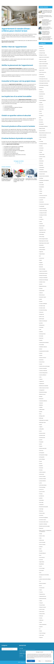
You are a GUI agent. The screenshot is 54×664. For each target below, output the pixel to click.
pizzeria (40, 463)
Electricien (41, 264)
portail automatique (42, 485)
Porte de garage (42, 487)
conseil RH (41, 199)
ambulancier (41, 74)
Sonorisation (41, 570)
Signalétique (41, 563)
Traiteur (40, 600)
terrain (40, 585)
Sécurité (40, 551)
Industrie (40, 340)
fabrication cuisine (42, 297)
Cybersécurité (41, 225)
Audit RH (40, 102)
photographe (41, 452)
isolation (40, 355)
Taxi (40, 581)
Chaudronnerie (42, 173)
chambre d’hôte (42, 156)
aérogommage (42, 52)
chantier (40, 158)
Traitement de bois (42, 596)
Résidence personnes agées (44, 526)
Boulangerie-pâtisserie (43, 126)
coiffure (40, 193)
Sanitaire (41, 546)
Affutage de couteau (43, 55)
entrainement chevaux (43, 273)
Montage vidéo (42, 415)
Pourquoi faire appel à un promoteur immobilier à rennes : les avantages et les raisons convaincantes (47, 38)
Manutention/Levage (43, 392)
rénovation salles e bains (43, 521)
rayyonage (41, 508)
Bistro (40, 117)
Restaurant (41, 528)
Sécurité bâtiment (42, 553)
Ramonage (41, 502)
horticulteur (41, 327)
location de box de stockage (44, 366)
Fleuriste (40, 301)
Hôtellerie (41, 331)
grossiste (41, 323)
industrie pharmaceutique (44, 342)
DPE (40, 256)
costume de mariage (43, 210)
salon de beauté (42, 542)
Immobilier (41, 336)
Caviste (40, 152)
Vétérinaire (41, 620)
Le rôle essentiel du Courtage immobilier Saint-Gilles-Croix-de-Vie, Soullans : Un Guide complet (7, 180)
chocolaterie (41, 184)
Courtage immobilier (43, 214)
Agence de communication (44, 57)
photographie (41, 457)
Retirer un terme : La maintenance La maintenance (45, 531)
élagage (40, 262)
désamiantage (42, 247)
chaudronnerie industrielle (44, 176)
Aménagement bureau (43, 78)
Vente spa (41, 615)
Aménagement (42, 76)
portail (40, 482)
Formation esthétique (43, 303)
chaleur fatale (41, 154)
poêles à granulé (42, 472)
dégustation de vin (42, 230)
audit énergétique (42, 100)
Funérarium (41, 312)
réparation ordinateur (43, 524)
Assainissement (42, 93)
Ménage (40, 396)
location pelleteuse (42, 374)
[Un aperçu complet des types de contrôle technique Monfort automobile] (40, 27)
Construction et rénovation (44, 204)
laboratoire (41, 359)
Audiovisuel (41, 98)
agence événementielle (43, 63)
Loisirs (40, 377)
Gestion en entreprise (43, 320)
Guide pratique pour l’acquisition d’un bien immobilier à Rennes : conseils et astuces (46, 33)
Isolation (40, 353)
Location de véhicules (43, 370)
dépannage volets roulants (44, 243)
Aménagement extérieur (43, 83)
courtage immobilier (43, 212)
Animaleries (41, 87)
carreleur (41, 145)
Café (40, 139)
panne (40, 431)
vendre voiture (42, 609)
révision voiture (42, 535)
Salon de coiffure (42, 544)
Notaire (40, 424)
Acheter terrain (42, 50)
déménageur (41, 234)
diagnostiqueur (42, 253)
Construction (41, 202)
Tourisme (41, 592)
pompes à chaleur (42, 478)
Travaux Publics (42, 605)
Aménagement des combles (44, 80)
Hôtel (40, 329)
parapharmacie (42, 435)
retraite (40, 533)
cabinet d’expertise (42, 137)
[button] (51, 652)
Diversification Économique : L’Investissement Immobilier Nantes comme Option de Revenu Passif (31, 180)
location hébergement (43, 372)
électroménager (42, 269)
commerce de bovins (43, 195)
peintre (40, 444)
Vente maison (41, 611)
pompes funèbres (42, 480)
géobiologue (41, 318)
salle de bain (41, 540)
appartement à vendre (24, 99)
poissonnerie (41, 474)
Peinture (40, 446)
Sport (40, 572)
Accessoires (41, 48)
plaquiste (41, 465)
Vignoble (41, 626)
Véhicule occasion (42, 607)
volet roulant (41, 635)
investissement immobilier (44, 351)
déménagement (42, 232)
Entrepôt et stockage (43, 275)
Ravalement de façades (43, 506)
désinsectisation (42, 249)
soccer (40, 566)
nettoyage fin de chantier (43, 420)
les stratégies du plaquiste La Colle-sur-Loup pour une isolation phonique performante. (45, 16)
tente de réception (42, 583)
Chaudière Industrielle (43, 171)
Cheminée (41, 182)
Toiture (40, 589)
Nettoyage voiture (42, 422)
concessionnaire (42, 197)
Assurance (41, 96)
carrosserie (41, 147)
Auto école (41, 104)
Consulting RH (41, 206)
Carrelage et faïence (43, 143)
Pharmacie (41, 450)
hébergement (41, 325)
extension (41, 292)
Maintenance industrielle (43, 385)
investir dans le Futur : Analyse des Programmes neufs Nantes (19, 179)
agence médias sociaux (43, 68)
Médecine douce (42, 394)
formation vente (42, 307)
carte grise (41, 150)
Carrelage (41, 141)
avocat (40, 113)
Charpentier (41, 169)
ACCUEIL (21, 648)
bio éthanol (41, 115)
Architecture (41, 91)
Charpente (41, 165)
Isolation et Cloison (42, 357)
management (41, 390)
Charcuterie (41, 160)
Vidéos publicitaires (42, 624)
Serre (40, 555)
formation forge (42, 305)
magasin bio (41, 381)
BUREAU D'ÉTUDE (42, 128)
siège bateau (41, 561)
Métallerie (41, 405)
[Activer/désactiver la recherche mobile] (50, 2)
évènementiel (41, 290)
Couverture (41, 219)
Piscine (40, 461)
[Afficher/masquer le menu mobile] (52, 2)
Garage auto (41, 314)
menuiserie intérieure (43, 400)
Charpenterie (41, 167)
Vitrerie (40, 630)
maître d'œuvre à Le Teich (44, 387)
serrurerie (41, 559)
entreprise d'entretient (43, 277)
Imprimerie (41, 338)
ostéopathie (41, 428)
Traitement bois (42, 594)
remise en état (42, 513)
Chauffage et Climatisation (44, 180)
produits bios (41, 495)
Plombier (41, 469)
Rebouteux (41, 511)
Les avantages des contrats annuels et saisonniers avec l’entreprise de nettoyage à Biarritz (47, 12)
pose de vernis (42, 491)
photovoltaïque (42, 459)
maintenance (41, 383)
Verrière (40, 618)
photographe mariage (43, 454)
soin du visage (41, 568)
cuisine (40, 221)
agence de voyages (43, 61)
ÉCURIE (40, 260)
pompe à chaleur (42, 476)
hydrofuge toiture (42, 333)
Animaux (40, 89)
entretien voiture (42, 281)
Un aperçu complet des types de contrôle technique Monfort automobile (47, 28)
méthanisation (41, 409)
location (40, 364)
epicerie (40, 284)
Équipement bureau (42, 286)
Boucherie (41, 119)
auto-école (41, 106)
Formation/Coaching (43, 310)
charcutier (41, 163)
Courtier (40, 217)
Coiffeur (40, 191)
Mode (40, 413)
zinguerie (41, 637)
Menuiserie (41, 398)
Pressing (40, 493)
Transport (41, 602)
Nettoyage (41, 418)
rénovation (41, 515)
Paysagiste (41, 441)
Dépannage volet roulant (43, 240)
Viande (40, 622)
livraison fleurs (41, 361)
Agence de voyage (42, 59)
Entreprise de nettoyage (43, 279)
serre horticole (42, 557)
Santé (40, 548)
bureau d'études (42, 130)
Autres (40, 111)
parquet (40, 439)
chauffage (41, 178)
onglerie (40, 426)
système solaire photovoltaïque (45, 579)
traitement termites (42, 598)
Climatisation (41, 186)
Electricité (41, 266)
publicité (40, 498)
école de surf (41, 258)
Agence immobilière (43, 65)
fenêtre (40, 299)
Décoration (41, 227)
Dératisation (41, 245)
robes (40, 538)
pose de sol (41, 489)
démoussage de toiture (43, 238)
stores (40, 576)
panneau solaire (42, 433)
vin (39, 628)
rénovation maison (42, 519)
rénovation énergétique (43, 517)
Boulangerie (41, 124)
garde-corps (41, 316)
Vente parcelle (42, 613)
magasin (41, 379)
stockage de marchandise (44, 574)
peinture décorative (42, 448)
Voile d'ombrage (42, 633)
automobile (41, 109)
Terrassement (41, 587)
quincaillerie (41, 500)
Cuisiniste (41, 223)
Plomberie (41, 467)
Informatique (41, 344)
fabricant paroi (42, 294)
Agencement (41, 70)
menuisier (41, 403)
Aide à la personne (42, 72)
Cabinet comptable (42, 135)
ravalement (41, 504)
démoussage (41, 236)
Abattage (41, 46)
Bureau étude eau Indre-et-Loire (45, 132)
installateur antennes (43, 346)
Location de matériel (43, 368)
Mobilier (40, 411)
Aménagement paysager (43, 85)
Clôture (40, 189)
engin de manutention (43, 271)
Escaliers (41, 288)
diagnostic (41, 251)
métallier (41, 407)
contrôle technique (42, 208)
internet (40, 348)
